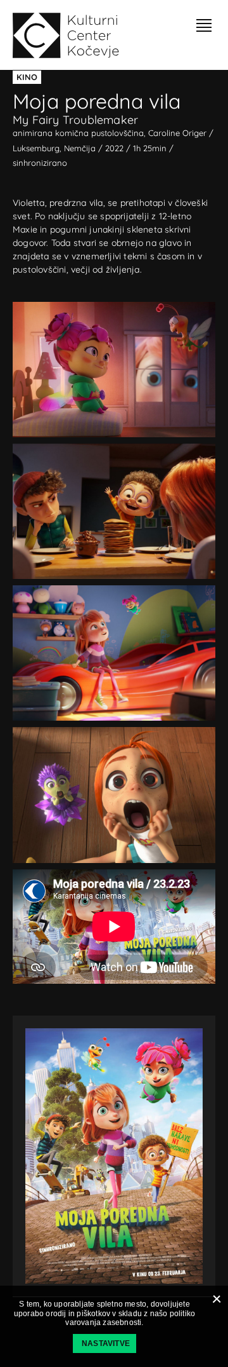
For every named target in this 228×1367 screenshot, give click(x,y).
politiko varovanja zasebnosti (130, 1318)
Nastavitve (106, 1343)
